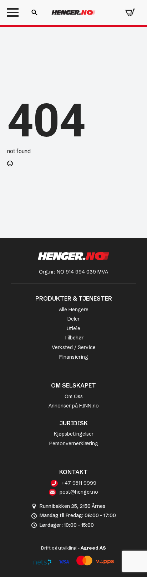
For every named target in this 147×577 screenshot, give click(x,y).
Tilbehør (73, 337)
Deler (73, 319)
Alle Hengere (73, 309)
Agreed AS (93, 548)
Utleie (73, 328)
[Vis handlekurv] (130, 12)
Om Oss (74, 396)
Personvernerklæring (73, 443)
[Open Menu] (13, 12)
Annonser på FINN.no (74, 405)
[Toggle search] (34, 12)
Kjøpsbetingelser (73, 434)
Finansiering (73, 357)
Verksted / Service (74, 347)
